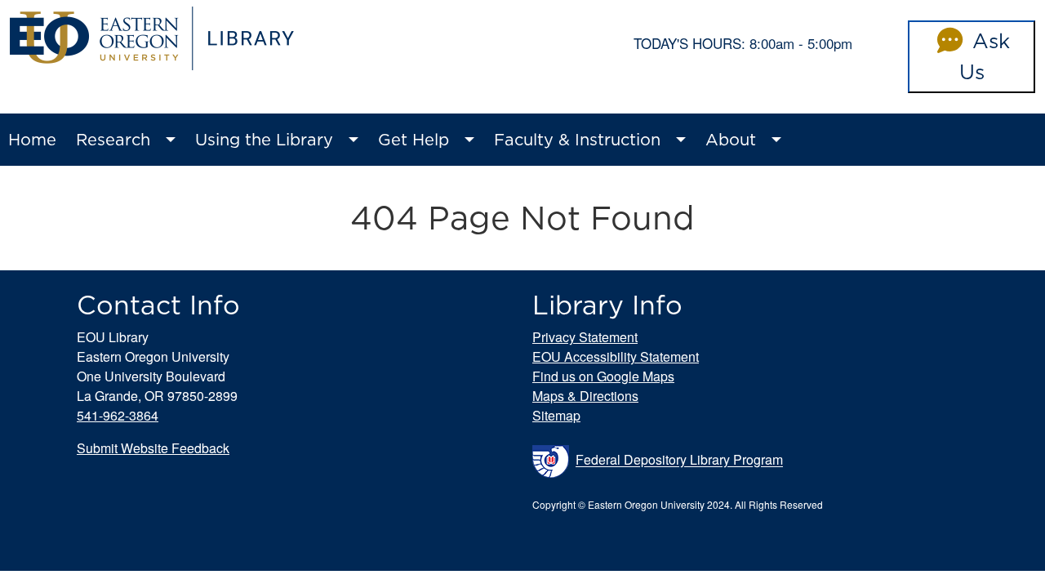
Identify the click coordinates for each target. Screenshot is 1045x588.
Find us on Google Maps (603, 376)
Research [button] (113, 139)
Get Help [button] (413, 139)
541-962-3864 (117, 415)
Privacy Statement (585, 336)
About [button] (730, 139)
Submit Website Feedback (153, 448)
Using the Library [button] (264, 139)
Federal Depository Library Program (679, 460)
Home (32, 139)
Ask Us (984, 56)
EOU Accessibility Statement (615, 356)
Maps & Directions (585, 395)
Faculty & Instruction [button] (577, 139)
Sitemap (556, 415)
